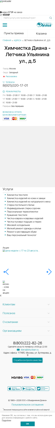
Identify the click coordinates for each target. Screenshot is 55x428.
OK (27, 424)
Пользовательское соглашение (28, 405)
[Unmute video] (27, 7)
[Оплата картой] (17, 377)
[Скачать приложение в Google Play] (28, 388)
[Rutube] (27, 373)
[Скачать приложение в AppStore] (14, 388)
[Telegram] (32, 373)
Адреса (17, 40)
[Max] (37, 373)
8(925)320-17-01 (15, 85)
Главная (7, 40)
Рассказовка (11, 77)
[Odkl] (22, 373)
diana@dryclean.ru (29, 350)
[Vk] (17, 373)
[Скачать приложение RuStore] (42, 388)
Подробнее (6, 420)
